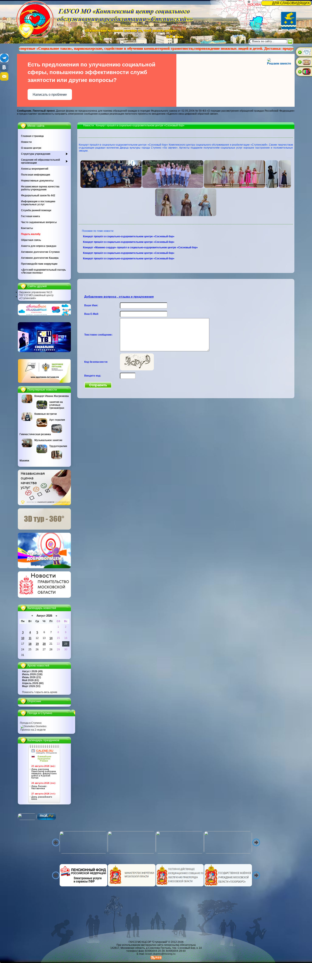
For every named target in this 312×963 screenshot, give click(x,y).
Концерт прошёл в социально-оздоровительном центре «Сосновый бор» (129, 236)
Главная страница (32, 136)
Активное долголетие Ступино (40, 251)
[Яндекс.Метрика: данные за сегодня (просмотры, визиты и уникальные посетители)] (27, 816)
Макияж (24, 460)
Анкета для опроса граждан (38, 246)
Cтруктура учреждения (35, 153)
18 (29, 643)
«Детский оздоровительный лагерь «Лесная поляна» (43, 271)
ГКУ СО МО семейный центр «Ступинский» (36, 297)
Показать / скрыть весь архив (39, 692)
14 (50, 638)
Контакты (27, 228)
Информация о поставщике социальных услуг (38, 203)
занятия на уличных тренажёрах (56, 405)
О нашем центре (31, 147)
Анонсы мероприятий (34, 168)
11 (30, 638)
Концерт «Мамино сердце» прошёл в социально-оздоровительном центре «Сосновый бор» (140, 247)
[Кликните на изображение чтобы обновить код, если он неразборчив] (137, 369)
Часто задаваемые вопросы (39, 222)
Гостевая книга (30, 216)
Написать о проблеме (50, 94)
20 (44, 643)
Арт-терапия (57, 419)
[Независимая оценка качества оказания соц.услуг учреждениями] (44, 504)
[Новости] (44, 596)
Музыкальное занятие (48, 440)
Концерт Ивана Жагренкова (51, 396)
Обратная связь (31, 240)
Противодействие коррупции (39, 263)
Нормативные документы (37, 180)
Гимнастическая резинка (35, 434)
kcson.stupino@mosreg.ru (160, 953)
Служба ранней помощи (36, 210)
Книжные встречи (45, 413)
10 (22, 638)
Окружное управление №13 (35, 292)
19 (37, 643)
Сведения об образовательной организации (40, 161)
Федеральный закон (38, 195)
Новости (26, 142)
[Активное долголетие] (44, 314)
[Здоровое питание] (44, 382)
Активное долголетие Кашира (40, 257)
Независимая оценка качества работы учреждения (40, 188)
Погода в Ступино (31, 722)
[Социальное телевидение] (44, 351)
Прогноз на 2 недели (33, 729)
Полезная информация (35, 174)
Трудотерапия (58, 446)
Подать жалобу (31, 234)
